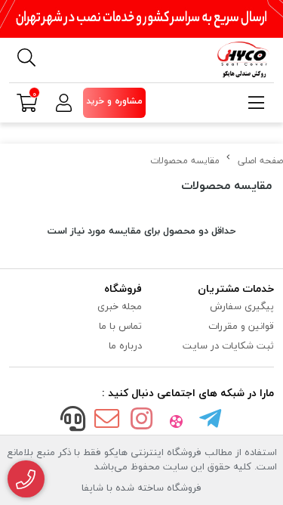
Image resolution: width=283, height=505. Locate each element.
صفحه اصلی (260, 161)
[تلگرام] (210, 420)
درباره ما (125, 345)
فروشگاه (123, 288)
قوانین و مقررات (241, 326)
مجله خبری (119, 306)
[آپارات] (176, 420)
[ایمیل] (107, 420)
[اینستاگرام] (142, 420)
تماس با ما (120, 326)
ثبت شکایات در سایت (228, 345)
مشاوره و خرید (114, 101)
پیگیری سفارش (242, 306)
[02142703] (26, 479)
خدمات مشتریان (236, 288)
